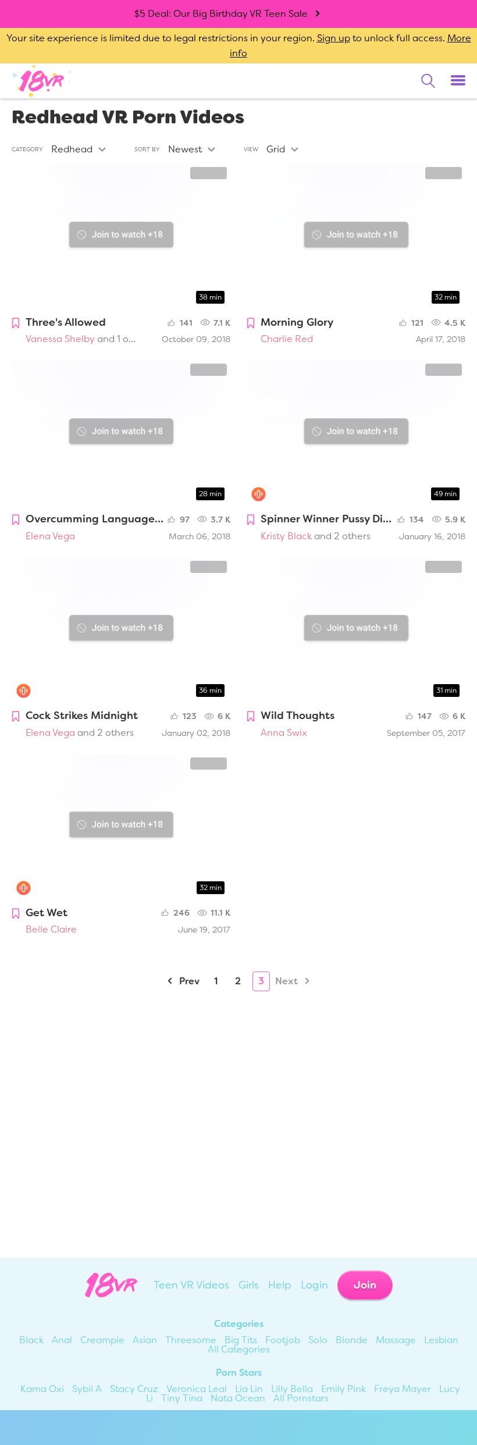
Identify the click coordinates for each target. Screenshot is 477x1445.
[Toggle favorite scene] (16, 324)
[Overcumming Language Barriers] (121, 433)
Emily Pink (343, 1389)
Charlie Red (287, 339)
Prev (188, 981)
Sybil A (87, 1389)
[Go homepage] (42, 80)
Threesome (190, 1340)
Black (31, 1340)
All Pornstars (301, 1398)
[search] (428, 80)
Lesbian (441, 1340)
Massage (396, 1340)
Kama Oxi (42, 1389)
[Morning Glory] (356, 236)
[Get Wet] (121, 827)
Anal (62, 1340)
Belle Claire (51, 929)
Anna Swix (284, 733)
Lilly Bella (292, 1389)
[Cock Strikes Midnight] (121, 630)
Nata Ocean (238, 1398)
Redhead (71, 149)
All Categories (239, 1349)
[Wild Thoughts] (356, 630)
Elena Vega (50, 536)
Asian (145, 1340)
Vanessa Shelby (60, 339)
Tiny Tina (181, 1398)
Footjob (282, 1340)
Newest (185, 149)
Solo (318, 1340)
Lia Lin (249, 1389)
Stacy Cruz (134, 1389)
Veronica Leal (196, 1389)
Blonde (352, 1340)
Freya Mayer (402, 1389)
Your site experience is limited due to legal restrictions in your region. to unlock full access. (225, 38)
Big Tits (241, 1340)
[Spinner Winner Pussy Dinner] (356, 433)
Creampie (102, 1340)
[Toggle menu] (458, 80)
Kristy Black (286, 536)
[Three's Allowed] (121, 236)
